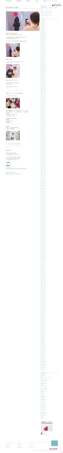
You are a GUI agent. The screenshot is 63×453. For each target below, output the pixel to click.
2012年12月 (44, 255)
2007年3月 (44, 356)
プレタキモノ (44, 402)
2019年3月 (44, 136)
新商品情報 (44, 374)
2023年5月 (44, 58)
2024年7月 (44, 40)
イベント (43, 410)
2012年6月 (44, 264)
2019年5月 (44, 132)
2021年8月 (44, 90)
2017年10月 (44, 163)
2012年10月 (44, 258)
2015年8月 (44, 204)
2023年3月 (44, 61)
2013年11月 (44, 237)
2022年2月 (44, 80)
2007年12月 (44, 343)
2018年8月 (44, 147)
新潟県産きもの (44, 396)
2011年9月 (44, 278)
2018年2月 (44, 156)
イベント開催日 (45, 434)
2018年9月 (44, 145)
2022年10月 (44, 69)
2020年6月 (44, 112)
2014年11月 (44, 218)
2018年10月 (44, 144)
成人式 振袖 (44, 378)
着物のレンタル (44, 391)
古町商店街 (44, 412)
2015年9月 (44, 202)
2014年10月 (44, 220)
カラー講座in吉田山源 (11, 172)
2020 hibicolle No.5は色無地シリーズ (14, 173)
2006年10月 (44, 364)
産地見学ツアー (44, 409)
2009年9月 (44, 313)
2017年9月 (44, 164)
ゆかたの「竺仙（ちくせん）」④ (47, 13)
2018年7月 (44, 148)
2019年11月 (44, 123)
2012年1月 (44, 272)
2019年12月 (44, 121)
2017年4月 (44, 172)
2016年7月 (44, 186)
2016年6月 (44, 188)
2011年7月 (44, 282)
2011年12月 (44, 274)
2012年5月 (44, 266)
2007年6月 (44, 351)
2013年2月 (44, 251)
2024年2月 (44, 45)
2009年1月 (44, 323)
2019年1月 (44, 139)
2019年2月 (44, 137)
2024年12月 (44, 32)
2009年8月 (44, 315)
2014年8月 (44, 223)
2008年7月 (44, 332)
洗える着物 (43, 399)
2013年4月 (44, 248)
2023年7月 (44, 55)
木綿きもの (43, 401)
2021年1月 (44, 101)
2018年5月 (44, 151)
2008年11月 (44, 326)
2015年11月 (44, 199)
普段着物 (43, 385)
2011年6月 (44, 283)
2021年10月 (44, 86)
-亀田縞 (19, 445)
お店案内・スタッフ (46, 0)
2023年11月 (44, 50)
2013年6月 (44, 245)
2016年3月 (44, 193)
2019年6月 (44, 131)
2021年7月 (44, 91)
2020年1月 (44, 120)
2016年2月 (44, 194)
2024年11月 (44, 34)
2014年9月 (44, 221)
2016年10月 (44, 182)
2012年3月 (44, 269)
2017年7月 (44, 167)
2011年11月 (44, 275)
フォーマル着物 (44, 386)
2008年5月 (44, 336)
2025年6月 (44, 25)
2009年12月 (44, 310)
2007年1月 (44, 359)
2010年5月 (44, 304)
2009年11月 (44, 312)
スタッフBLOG (44, 415)
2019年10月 (44, 124)
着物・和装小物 (8, 0)
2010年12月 (44, 293)
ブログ (56, 0)
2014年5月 (44, 228)
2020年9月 (44, 107)
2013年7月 (44, 244)
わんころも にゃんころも (46, 377)
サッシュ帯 (43, 404)
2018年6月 (44, 150)
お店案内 (43, 393)
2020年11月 (44, 104)
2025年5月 (44, 26)
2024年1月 (44, 47)
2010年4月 (44, 305)
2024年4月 (44, 44)
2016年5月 (44, 190)
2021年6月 (44, 93)
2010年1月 (44, 309)
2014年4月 (44, 229)
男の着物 (43, 397)
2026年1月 (44, 20)
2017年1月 (44, 177)
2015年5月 (44, 209)
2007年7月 (44, 350)
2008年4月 (44, 337)
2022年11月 (44, 67)
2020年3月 (44, 117)
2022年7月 (44, 74)
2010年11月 (44, 294)
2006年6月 (44, 367)
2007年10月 (44, 347)
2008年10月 (44, 328)
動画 (42, 416)
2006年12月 (44, 361)
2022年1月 (44, 82)
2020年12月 (44, 102)
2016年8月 (44, 185)
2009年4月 (44, 318)
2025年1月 (44, 31)
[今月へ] (50, 421)
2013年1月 (44, 253)
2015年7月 (44, 205)
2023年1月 (44, 64)
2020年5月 (44, 113)
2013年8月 (44, 242)
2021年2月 (44, 99)
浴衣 (42, 394)
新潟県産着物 (18, 0)
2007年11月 (44, 345)
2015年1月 (44, 215)
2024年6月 (44, 42)
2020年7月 (44, 110)
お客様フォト (44, 407)
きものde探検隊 (44, 380)
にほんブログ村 (8, 164)
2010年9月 (44, 297)
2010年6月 (44, 302)
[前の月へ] (48, 421)
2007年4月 (44, 355)
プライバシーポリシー (32, 447)
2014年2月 (44, 232)
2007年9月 (44, 348)
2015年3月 (44, 212)
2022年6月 (44, 75)
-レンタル (7, 445)
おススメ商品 (44, 405)
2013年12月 (44, 236)
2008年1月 (44, 342)
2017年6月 (44, 169)
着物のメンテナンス (45, 390)
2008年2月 (44, 340)
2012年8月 (44, 261)
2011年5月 (44, 285)
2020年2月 (44, 118)
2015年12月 (44, 197)
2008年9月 (44, 329)
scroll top (54, 444)
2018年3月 (44, 155)
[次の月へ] (52, 421)
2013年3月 (44, 250)
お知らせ (43, 375)
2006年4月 (44, 369)
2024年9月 (44, 37)
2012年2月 (44, 270)
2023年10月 (44, 52)
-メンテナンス (8, 446)
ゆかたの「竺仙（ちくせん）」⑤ (47, 12)
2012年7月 (44, 263)
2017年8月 (44, 166)
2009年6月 (44, 316)
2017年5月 (44, 171)
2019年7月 (44, 129)
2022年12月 (44, 66)
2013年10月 (44, 239)
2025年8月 (44, 21)
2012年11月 (44, 256)
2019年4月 (44, 134)
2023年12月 (44, 48)
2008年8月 (44, 331)
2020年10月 (44, 105)
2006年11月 (44, 362)
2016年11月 (44, 180)
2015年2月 (44, 213)
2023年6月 (44, 56)
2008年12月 (44, 324)
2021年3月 (44, 98)
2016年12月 (44, 178)
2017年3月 (44, 174)
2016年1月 (44, 196)
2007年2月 (44, 358)
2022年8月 (44, 72)
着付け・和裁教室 (45, 388)
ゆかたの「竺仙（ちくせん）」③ (47, 15)
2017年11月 (44, 161)
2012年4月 (44, 267)
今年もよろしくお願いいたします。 (47, 10)
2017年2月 (44, 175)
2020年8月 (44, 109)
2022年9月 (44, 71)
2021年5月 (44, 94)
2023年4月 (44, 59)
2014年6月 (44, 226)
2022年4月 (44, 77)
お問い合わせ (31, 446)
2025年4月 (44, 28)
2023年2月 (44, 63)
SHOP (37, 0)
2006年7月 (44, 366)
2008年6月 (44, 334)
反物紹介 (43, 382)
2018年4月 (44, 153)
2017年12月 (44, 159)
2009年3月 (44, 320)
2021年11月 (44, 85)
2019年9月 (44, 126)
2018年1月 (44, 158)
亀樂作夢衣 (28, 0)
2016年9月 (44, 183)
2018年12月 (44, 140)
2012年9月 (44, 259)
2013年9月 (44, 240)
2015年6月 (44, 207)
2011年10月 (44, 277)
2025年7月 (44, 23)
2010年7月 (44, 301)
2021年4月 (44, 96)
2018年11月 (44, 142)
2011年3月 (44, 288)
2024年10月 (44, 36)
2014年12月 (44, 217)
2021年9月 (44, 88)
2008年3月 (44, 339)
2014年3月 (44, 231)
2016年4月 (44, 191)
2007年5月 (44, 353)
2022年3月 (44, 79)
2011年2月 (44, 290)
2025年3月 (44, 29)
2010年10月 (44, 296)
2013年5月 (44, 247)
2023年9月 (44, 53)
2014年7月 (44, 224)
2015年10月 (44, 201)
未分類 (43, 418)
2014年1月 (44, 234)
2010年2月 (44, 307)
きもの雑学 (43, 413)
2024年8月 (44, 39)
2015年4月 (44, 210)
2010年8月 (44, 299)
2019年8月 (44, 128)
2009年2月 (44, 321)
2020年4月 (44, 115)
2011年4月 (44, 286)
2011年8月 (44, 280)
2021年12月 (44, 83)
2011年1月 (44, 291)
